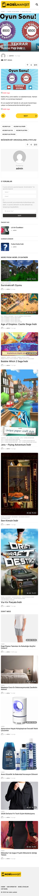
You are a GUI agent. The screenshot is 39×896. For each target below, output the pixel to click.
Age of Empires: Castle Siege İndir (19, 324)
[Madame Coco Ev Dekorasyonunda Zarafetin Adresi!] (19, 669)
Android (3, 357)
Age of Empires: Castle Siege (22, 316)
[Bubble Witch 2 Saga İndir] (19, 344)
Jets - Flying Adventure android (10, 439)
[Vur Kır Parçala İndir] (19, 562)
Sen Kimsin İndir (9, 520)
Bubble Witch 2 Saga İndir (14, 361)
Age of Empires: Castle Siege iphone (11, 321)
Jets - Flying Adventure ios (27, 440)
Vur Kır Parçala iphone (7, 600)
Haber (2, 644)
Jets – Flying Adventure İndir (16, 444)
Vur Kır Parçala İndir (11, 602)
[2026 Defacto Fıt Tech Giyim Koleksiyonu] (19, 796)
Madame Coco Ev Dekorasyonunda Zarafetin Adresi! (19, 688)
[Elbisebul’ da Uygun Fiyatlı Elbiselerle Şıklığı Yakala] (19, 835)
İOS (2, 316)
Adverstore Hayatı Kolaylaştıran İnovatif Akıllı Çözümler (19, 729)
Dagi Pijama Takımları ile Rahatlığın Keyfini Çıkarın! (18, 647)
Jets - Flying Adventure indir (9, 440)
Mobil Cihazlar (23, 887)
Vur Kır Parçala (16, 597)
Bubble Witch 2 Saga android (9, 358)
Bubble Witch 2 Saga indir (26, 358)
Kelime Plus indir (19, 126)
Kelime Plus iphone (8, 134)
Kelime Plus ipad (21, 130)
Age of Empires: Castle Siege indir (11, 317)
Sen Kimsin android (24, 516)
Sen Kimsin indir (5, 518)
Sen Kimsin (15, 516)
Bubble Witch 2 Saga (23, 357)
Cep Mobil (4, 889)
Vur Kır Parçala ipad (19, 598)
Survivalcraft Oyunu (11, 285)
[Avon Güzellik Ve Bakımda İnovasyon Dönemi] (19, 754)
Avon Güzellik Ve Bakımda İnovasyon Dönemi (19, 774)
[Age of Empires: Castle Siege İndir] (19, 303)
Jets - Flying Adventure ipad (9, 442)
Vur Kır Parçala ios (6, 598)
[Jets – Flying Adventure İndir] (19, 402)
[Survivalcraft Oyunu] (19, 270)
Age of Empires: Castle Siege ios (10, 319)
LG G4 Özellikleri (17, 227)
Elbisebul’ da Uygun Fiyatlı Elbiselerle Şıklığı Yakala (19, 854)
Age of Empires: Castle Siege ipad (10, 320)
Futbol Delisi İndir (17, 244)
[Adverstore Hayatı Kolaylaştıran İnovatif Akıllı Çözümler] (19, 711)
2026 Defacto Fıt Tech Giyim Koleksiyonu (18, 814)
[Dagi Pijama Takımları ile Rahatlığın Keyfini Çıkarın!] (19, 628)
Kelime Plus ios (7, 130)
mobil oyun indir (9, 45)
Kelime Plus (6, 126)
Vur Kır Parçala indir (28, 597)
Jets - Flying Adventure (27, 437)
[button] (37, 4)
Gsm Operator (11, 887)
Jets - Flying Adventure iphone (27, 442)
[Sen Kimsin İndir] (19, 484)
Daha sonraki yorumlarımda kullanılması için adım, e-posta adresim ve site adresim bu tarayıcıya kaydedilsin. (19, 204)
